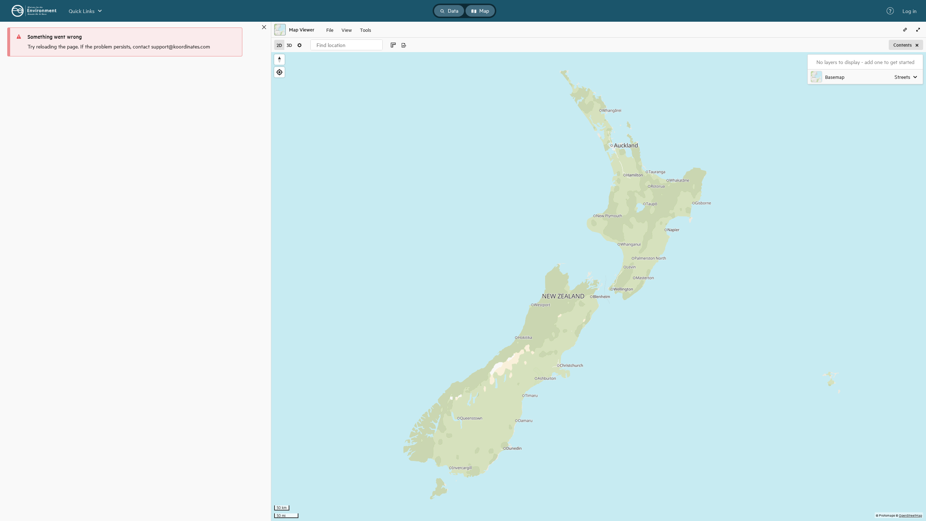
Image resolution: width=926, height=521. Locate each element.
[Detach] (253, 27)
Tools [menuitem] (365, 29)
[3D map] (289, 45)
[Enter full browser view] (918, 30)
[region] (598, 286)
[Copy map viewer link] (905, 30)
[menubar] (348, 30)
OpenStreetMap (910, 515)
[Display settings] (299, 45)
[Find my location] (279, 72)
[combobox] (346, 44)
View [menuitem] (346, 29)
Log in (909, 10)
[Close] (264, 27)
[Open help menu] (890, 11)
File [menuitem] (330, 29)
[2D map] (279, 45)
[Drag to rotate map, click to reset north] (279, 59)
